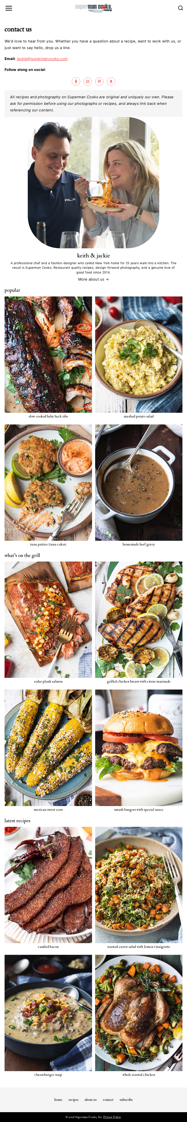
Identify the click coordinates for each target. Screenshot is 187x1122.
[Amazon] (111, 81)
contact (108, 1099)
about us (91, 1099)
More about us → (93, 279)
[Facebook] (76, 81)
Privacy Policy (112, 1117)
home (58, 1099)
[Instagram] (87, 81)
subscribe (126, 1099)
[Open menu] (9, 8)
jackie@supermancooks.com (42, 59)
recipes (73, 1099)
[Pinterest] (99, 81)
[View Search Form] (181, 8)
